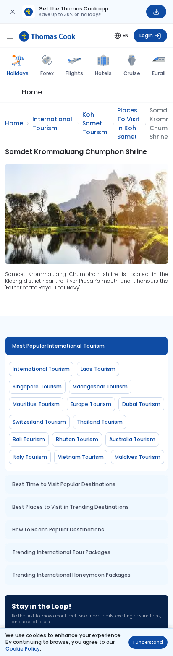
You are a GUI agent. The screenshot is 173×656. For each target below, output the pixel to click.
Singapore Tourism (37, 386)
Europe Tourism (91, 404)
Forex (47, 73)
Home (32, 92)
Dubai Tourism (141, 404)
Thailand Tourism (100, 421)
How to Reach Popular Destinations (58, 529)
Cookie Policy (22, 648)
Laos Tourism (98, 368)
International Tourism (41, 368)
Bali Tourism (29, 439)
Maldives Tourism (137, 457)
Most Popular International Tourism (58, 345)
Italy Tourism (30, 457)
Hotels (103, 73)
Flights (74, 73)
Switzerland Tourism (39, 421)
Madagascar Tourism (100, 386)
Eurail (158, 73)
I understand (148, 642)
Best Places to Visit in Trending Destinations (70, 506)
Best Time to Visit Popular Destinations (63, 484)
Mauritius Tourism (36, 404)
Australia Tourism (132, 439)
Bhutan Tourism (77, 439)
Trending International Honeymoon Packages (71, 574)
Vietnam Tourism (81, 457)
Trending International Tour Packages (61, 552)
